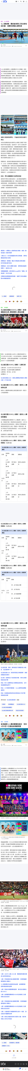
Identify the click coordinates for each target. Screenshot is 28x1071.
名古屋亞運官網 (11, 700)
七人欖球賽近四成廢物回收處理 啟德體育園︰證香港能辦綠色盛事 (14, 985)
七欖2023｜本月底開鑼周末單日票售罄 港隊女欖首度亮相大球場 (14, 257)
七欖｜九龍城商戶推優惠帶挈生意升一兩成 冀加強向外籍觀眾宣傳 (14, 1012)
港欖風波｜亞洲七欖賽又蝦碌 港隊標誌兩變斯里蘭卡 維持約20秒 (14, 267)
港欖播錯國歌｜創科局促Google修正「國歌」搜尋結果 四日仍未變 (14, 272)
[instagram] (18, 1064)
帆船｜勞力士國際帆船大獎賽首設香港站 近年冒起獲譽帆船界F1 (14, 684)
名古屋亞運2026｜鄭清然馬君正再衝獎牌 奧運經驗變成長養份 (14, 674)
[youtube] (21, 1064)
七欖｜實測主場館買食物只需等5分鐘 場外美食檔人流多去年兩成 (13, 1018)
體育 (2, 307)
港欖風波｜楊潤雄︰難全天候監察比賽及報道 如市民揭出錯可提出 (14, 262)
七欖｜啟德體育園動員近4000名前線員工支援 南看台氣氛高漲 (14, 995)
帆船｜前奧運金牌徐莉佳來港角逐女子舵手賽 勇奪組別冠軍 (14, 694)
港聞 (2, 721)
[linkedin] (23, 1064)
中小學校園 (6, 21)
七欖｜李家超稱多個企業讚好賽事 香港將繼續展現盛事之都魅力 (14, 980)
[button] (26, 46)
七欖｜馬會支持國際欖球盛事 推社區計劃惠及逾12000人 (14, 990)
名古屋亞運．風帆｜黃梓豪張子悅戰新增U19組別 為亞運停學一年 (13, 668)
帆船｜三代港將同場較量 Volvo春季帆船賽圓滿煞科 (13, 689)
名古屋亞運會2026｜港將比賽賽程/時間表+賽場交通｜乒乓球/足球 (14, 379)
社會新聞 (6, 721)
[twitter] (26, 1064)
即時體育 (6, 307)
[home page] (5, 1)
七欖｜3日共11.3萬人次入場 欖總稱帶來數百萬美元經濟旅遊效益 (14, 975)
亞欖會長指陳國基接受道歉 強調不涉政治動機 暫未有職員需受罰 (14, 277)
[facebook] (15, 1064)
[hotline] (14, 1036)
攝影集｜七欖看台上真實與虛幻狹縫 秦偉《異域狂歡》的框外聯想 (14, 252)
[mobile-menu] (1, 1)
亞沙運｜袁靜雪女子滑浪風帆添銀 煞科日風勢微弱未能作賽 (14, 679)
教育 (2, 21)
